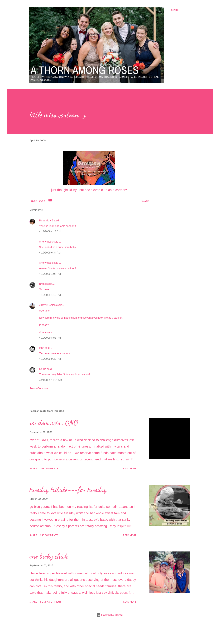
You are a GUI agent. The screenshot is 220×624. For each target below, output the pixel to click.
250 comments (49, 535)
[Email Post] (50, 201)
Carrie (42, 369)
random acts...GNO (53, 423)
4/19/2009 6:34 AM (50, 252)
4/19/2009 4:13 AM (50, 231)
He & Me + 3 (46, 220)
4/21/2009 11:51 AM (50, 380)
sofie (41, 201)
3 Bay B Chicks (48, 305)
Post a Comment (38, 388)
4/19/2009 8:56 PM (50, 337)
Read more (129, 468)
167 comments (49, 468)
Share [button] (145, 201)
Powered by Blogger (111, 614)
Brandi (43, 284)
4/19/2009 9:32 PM (50, 358)
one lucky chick (48, 556)
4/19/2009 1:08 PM (50, 274)
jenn (41, 347)
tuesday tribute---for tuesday (68, 489)
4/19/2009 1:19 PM (50, 295)
